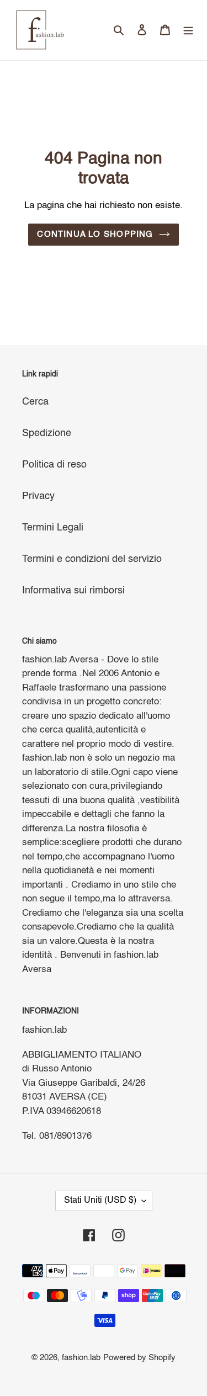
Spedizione (46, 433)
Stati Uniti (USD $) (100, 1200)
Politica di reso (54, 465)
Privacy (38, 496)
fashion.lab (81, 1357)
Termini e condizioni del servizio (92, 559)
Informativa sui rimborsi (73, 591)
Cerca (35, 402)
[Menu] (188, 30)
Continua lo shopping (95, 234)
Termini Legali (52, 528)
